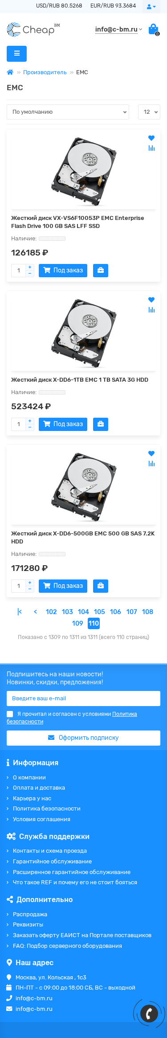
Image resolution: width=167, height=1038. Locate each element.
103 (67, 612)
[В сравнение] (151, 148)
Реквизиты (28, 924)
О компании (29, 777)
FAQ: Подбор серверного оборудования (67, 945)
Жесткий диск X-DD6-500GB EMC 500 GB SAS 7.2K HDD (83, 537)
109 (77, 623)
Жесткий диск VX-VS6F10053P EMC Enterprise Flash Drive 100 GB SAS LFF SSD (77, 222)
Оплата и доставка (39, 787)
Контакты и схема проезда (50, 850)
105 (99, 612)
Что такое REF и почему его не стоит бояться (75, 882)
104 (83, 612)
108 (147, 612)
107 (131, 612)
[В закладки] (151, 138)
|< (19, 612)
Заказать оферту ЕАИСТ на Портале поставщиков (82, 935)
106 (115, 612)
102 (51, 612)
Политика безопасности (47, 808)
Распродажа (30, 914)
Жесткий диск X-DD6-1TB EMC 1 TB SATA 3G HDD (79, 379)
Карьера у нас (32, 798)
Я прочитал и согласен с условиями (72, 718)
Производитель (44, 72)
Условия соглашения (41, 819)
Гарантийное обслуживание (52, 861)
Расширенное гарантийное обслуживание (71, 872)
